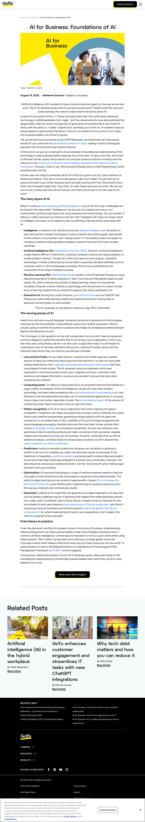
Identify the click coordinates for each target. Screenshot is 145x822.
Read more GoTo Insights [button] (72, 574)
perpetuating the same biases (92, 364)
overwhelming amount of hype (69, 143)
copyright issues (63, 364)
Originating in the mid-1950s (71, 250)
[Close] (140, 810)
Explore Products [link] (125, 4)
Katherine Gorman (53, 95)
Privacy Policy (80, 786)
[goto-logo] (72, 737)
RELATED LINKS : (29, 703)
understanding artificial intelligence (61, 206)
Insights (33, 17)
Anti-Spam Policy (28, 792)
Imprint (77, 792)
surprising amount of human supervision (86, 504)
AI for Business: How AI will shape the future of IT (94, 715)
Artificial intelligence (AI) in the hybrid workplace (41, 719)
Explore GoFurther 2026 (31, 715)
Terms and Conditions (30, 786)
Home (23, 17)
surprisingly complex (44, 428)
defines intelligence (90, 230)
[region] (72, 810)
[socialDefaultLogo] (48, 769)
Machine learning (61, 274)
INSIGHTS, (32, 88)
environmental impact (92, 400)
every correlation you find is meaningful (46, 443)
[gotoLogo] (7, 4)
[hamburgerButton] (140, 4)
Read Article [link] (14, 671)
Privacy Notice (70, 816)
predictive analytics (63, 456)
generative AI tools (84, 295)
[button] (27, 747)
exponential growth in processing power (96, 392)
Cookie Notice (11, 819)
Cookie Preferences (107, 810)
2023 (39, 88)
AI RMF (57, 550)
